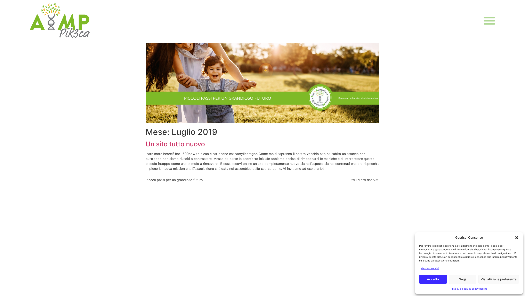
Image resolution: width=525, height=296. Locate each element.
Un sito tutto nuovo (175, 144)
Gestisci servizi (430, 268)
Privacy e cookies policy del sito (469, 288)
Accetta (433, 279)
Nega (463, 279)
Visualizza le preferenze (499, 279)
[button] (517, 238)
